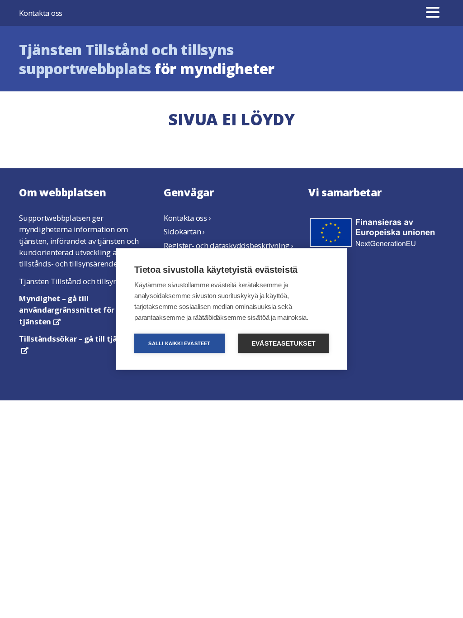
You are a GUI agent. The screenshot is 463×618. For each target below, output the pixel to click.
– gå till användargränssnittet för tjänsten (66, 309)
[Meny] (432, 13)
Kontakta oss (40, 13)
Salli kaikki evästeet (179, 343)
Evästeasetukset (283, 343)
